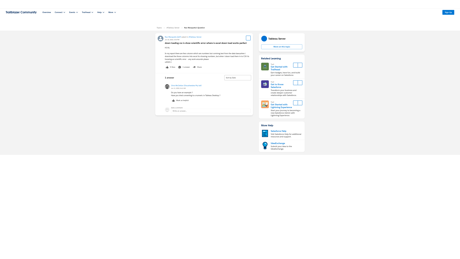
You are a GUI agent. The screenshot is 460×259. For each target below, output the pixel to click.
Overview (46, 12)
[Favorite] (248, 38)
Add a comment (177, 108)
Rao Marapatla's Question (194, 28)
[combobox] (237, 77)
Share (197, 67)
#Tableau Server (173, 28)
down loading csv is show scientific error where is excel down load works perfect (206, 43)
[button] (281, 46)
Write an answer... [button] (180, 111)
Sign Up (448, 12)
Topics (159, 28)
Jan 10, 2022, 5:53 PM (172, 40)
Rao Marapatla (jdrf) (173, 37)
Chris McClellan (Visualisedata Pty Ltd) (186, 85)
